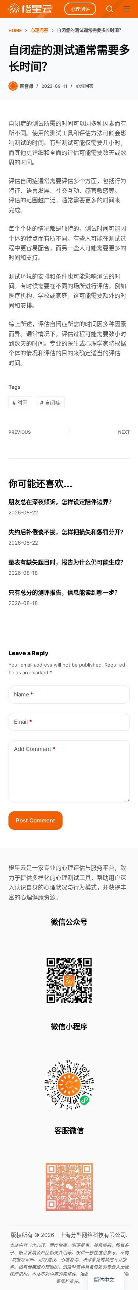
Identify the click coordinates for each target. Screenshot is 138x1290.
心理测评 (80, 9)
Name (23, 694)
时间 (20, 402)
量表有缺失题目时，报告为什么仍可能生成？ (67, 562)
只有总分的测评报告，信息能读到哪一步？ (64, 592)
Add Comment (34, 748)
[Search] (109, 9)
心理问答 (84, 86)
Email (23, 721)
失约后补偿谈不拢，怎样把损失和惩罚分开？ (67, 532)
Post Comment (35, 820)
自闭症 (50, 402)
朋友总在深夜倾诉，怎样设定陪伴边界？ (61, 502)
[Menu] (126, 9)
